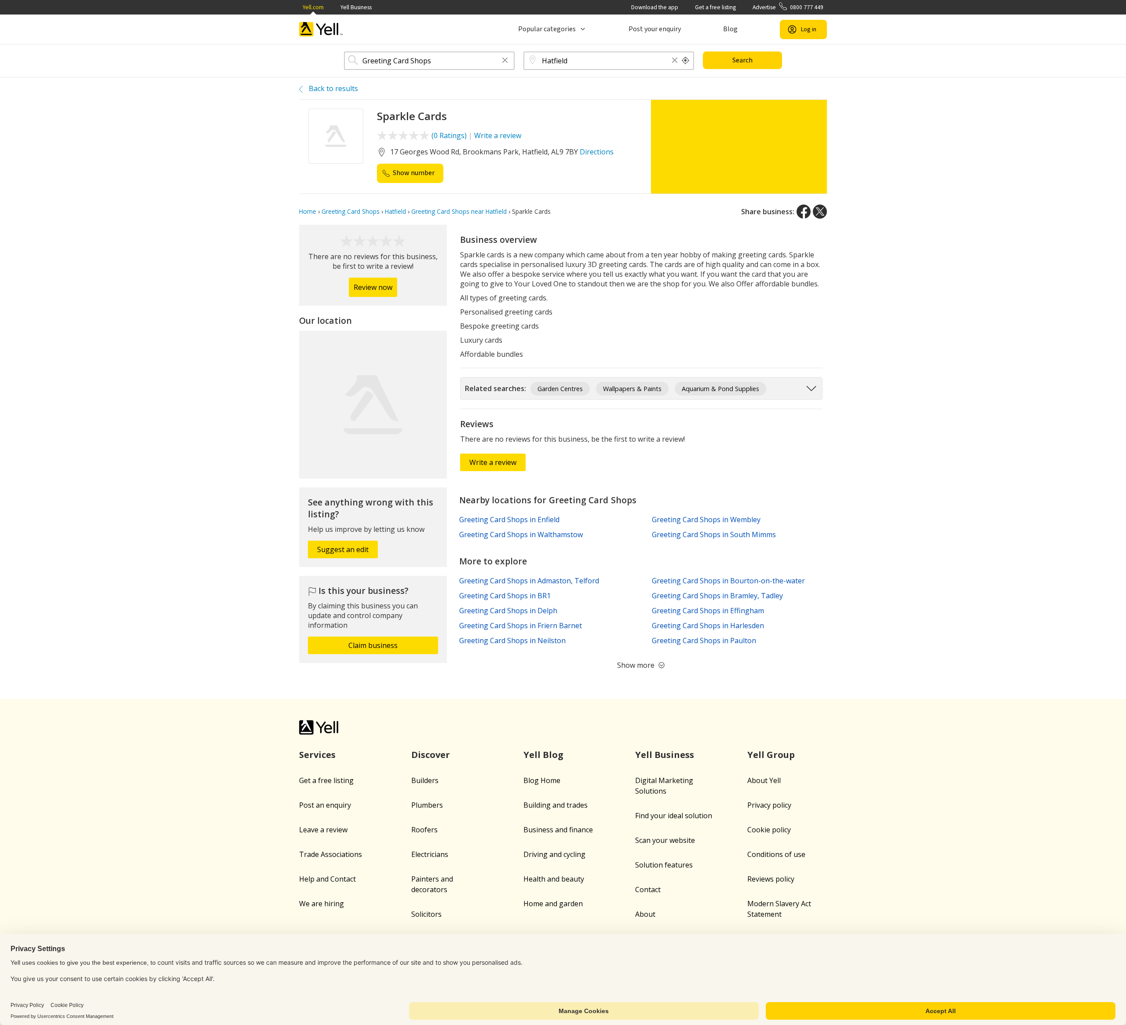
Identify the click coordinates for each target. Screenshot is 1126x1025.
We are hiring (321, 903)
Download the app (654, 7)
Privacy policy (769, 805)
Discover (430, 755)
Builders (425, 780)
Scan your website (665, 840)
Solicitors (426, 914)
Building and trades (555, 805)
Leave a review (323, 830)
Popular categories (547, 29)
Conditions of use (776, 854)
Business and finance (558, 830)
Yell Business (356, 7)
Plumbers (427, 805)
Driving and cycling (554, 854)
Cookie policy (769, 830)
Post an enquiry (325, 805)
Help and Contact (327, 879)
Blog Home (541, 780)
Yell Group (771, 755)
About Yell (764, 780)
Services (317, 755)
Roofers (424, 830)
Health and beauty (553, 879)
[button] (505, 61)
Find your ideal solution (673, 815)
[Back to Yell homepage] (321, 29)
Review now (373, 287)
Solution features (664, 865)
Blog (730, 29)
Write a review (497, 135)
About (645, 914)
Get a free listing (715, 7)
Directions (597, 152)
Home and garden (553, 903)
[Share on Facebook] (804, 212)
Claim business (373, 645)
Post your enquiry (655, 29)
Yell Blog (543, 755)
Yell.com (313, 7)
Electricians (429, 854)
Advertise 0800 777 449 (788, 7)
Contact (648, 889)
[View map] (373, 405)
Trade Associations (330, 854)
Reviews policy (770, 879)
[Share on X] (820, 212)
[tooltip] (686, 61)
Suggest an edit (343, 549)
